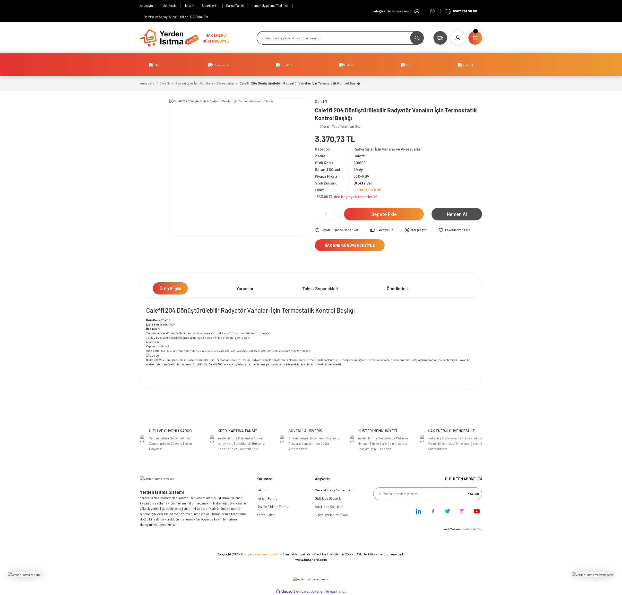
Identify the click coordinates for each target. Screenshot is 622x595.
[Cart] (475, 38)
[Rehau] (155, 64)
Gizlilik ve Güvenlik (328, 498)
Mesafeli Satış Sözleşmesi (334, 490)
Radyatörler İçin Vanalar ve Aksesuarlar (388, 149)
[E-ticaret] (310, 591)
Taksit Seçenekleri (320, 288)
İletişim (262, 490)
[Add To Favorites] (454, 230)
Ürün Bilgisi (170, 288)
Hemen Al (457, 214)
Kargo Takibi (266, 515)
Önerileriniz (398, 288)
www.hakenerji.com (311, 559)
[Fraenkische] (218, 64)
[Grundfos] (284, 64)
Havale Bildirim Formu (272, 506)
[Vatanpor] (465, 64)
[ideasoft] (285, 591)
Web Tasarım (453, 529)
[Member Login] (458, 38)
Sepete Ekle (384, 214)
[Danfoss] (346, 64)
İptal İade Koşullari (329, 506)
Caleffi (360, 155)
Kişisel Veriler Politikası (331, 515)
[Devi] (406, 64)
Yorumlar (245, 288)
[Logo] (169, 37)
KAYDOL (473, 494)
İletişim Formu (267, 498)
